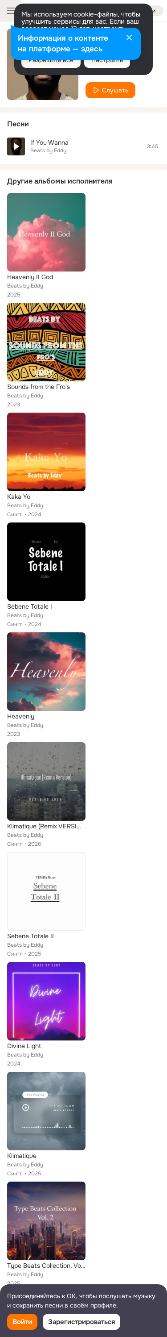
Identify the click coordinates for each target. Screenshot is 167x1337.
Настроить (107, 60)
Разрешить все (51, 60)
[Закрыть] (129, 38)
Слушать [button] (115, 90)
